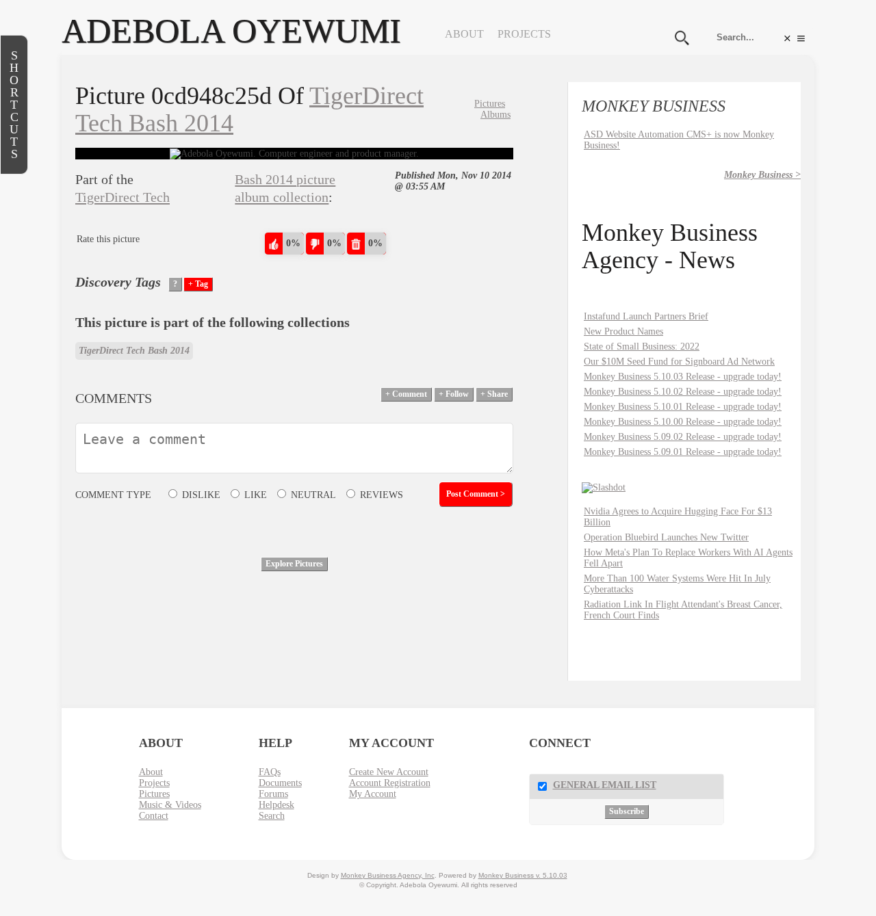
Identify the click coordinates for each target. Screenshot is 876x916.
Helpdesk (276, 805)
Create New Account (388, 772)
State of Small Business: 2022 (641, 346)
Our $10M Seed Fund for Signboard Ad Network (679, 361)
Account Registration (389, 783)
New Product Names (623, 331)
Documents (280, 783)
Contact (153, 816)
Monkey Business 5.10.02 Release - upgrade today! (683, 392)
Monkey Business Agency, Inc (388, 875)
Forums (273, 794)
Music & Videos (170, 805)
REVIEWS (381, 495)
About (464, 34)
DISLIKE (201, 495)
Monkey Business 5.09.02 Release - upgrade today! (683, 437)
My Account (372, 794)
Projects (524, 34)
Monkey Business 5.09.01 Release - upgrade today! (683, 452)
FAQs (270, 772)
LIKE (255, 495)
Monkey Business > (762, 175)
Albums (495, 114)
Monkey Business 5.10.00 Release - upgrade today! (683, 422)
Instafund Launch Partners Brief (646, 316)
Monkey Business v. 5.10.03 (522, 875)
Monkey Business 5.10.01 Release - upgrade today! (683, 407)
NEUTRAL (313, 495)
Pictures (489, 104)
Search (272, 816)
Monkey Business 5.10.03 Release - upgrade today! (683, 376)
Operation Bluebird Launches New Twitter (666, 537)
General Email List (604, 785)
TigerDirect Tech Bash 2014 (134, 350)
